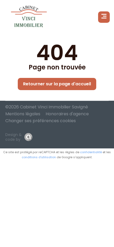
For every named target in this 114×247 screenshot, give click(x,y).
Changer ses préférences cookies (40, 121)
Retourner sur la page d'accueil (57, 84)
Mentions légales (22, 114)
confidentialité (91, 152)
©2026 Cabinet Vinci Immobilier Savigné (46, 107)
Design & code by (13, 137)
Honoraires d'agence (67, 114)
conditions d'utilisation (39, 157)
